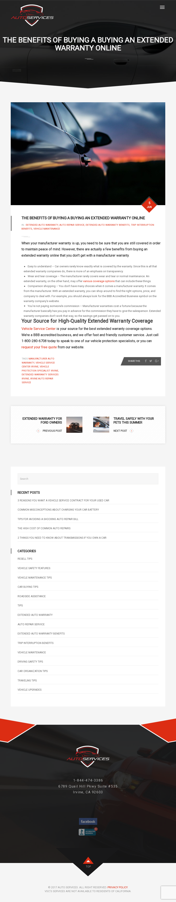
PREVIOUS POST (52, 430)
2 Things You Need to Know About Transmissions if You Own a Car (62, 537)
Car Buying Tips (28, 586)
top (88, 866)
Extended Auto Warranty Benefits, (108, 225)
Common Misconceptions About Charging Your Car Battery (58, 509)
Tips (20, 605)
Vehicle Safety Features (34, 568)
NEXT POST (120, 430)
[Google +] (157, 360)
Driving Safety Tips (30, 661)
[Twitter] (150, 360)
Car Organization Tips (33, 671)
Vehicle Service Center (38, 329)
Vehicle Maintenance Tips (35, 577)
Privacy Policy (117, 887)
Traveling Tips (27, 680)
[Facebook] (146, 360)
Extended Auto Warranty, (42, 225)
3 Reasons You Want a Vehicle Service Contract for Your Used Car (63, 500)
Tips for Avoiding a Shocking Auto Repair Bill (48, 519)
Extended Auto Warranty (35, 614)
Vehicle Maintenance (46, 228)
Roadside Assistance (32, 596)
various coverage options (99, 281)
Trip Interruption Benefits (35, 643)
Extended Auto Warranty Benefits (41, 633)
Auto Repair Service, (72, 225)
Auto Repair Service (31, 624)
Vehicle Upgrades (29, 689)
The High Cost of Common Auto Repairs (44, 528)
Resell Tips (25, 558)
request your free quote (39, 347)
